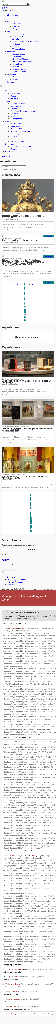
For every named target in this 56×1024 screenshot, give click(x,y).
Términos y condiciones (17, 579)
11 (25, 310)
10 (25, 307)
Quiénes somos (18, 54)
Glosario (15, 79)
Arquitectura (17, 57)
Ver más (48, 236)
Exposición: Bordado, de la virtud (25, 41)
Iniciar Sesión (15, 15)
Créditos (10, 584)
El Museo (11, 52)
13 (25, 315)
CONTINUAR (32, 550)
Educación (11, 74)
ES (6, 11)
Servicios (16, 46)
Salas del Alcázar (19, 72)
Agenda (15, 39)
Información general (20, 34)
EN (11, 11)
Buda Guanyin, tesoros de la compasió (23, 216)
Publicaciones (12, 82)
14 (25, 317)
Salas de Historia (19, 69)
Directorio (11, 577)
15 (25, 320)
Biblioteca (16, 44)
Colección (11, 21)
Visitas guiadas (18, 49)
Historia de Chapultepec (22, 62)
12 (25, 312)
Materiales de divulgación (22, 77)
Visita (9, 31)
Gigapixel (16, 29)
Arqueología (17, 64)
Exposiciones (17, 36)
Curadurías (17, 24)
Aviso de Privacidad (15, 582)
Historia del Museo (20, 59)
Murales (15, 67)
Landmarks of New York (19, 240)
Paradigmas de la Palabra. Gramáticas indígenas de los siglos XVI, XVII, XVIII (23, 262)
